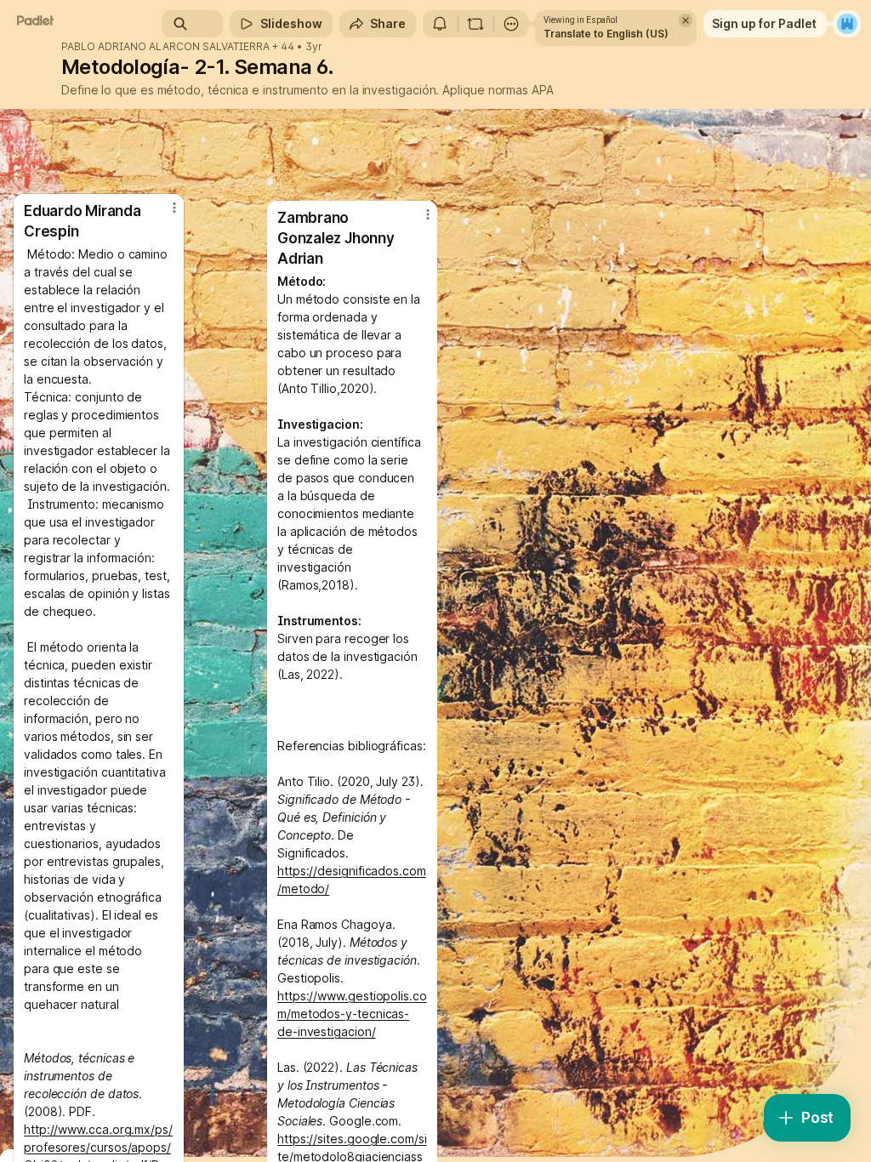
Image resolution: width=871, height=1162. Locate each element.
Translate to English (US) (606, 33)
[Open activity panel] (440, 23)
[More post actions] (416, 221)
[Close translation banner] (685, 20)
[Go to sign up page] (847, 23)
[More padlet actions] (511, 23)
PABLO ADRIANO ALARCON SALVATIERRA (165, 47)
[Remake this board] (475, 23)
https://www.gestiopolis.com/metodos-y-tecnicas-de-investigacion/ (352, 1013)
